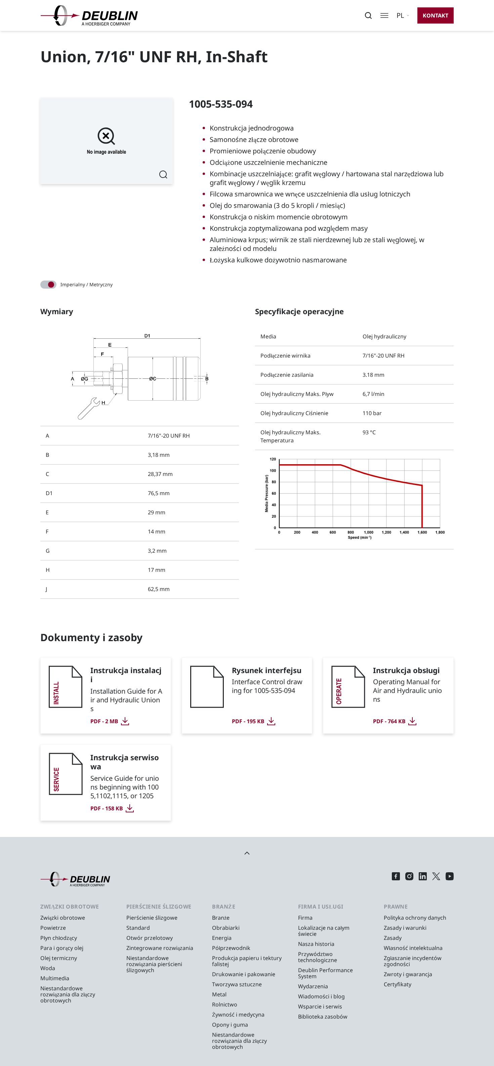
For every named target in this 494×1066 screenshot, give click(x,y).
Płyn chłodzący (58, 938)
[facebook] (396, 879)
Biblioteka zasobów (322, 1017)
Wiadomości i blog (321, 996)
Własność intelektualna (413, 948)
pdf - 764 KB (389, 721)
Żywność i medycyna (238, 1015)
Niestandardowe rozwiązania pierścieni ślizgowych (154, 964)
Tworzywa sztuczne (237, 984)
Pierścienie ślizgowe (151, 918)
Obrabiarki (226, 928)
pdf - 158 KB (106, 808)
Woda (47, 968)
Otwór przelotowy (149, 938)
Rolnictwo (224, 1004)
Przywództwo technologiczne (317, 957)
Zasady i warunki (405, 928)
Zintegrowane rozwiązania (159, 948)
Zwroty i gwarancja (408, 974)
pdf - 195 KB (248, 721)
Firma (305, 918)
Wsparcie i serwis (320, 1006)
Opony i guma (230, 1025)
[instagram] (409, 879)
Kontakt (435, 15)
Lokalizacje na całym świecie (323, 931)
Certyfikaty (397, 984)
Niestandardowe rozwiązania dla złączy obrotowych (67, 994)
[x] (436, 879)
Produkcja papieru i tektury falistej (247, 961)
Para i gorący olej (61, 948)
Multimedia (54, 978)
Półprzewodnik (231, 948)
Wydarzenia (313, 986)
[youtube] (450, 879)
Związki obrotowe (62, 918)
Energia (222, 938)
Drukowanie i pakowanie (243, 974)
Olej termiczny (58, 958)
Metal (219, 994)
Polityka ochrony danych (415, 918)
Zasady (393, 938)
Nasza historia (316, 944)
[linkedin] (423, 879)
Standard (138, 928)
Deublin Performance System (325, 973)
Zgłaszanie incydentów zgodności (413, 961)
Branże (221, 918)
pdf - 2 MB (104, 721)
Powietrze (53, 928)
